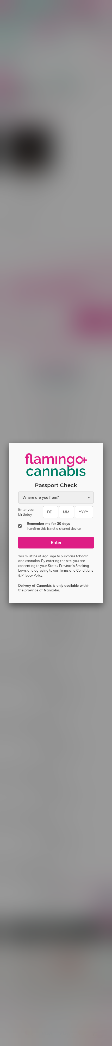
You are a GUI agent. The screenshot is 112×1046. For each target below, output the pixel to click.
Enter (56, 542)
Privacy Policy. (32, 575)
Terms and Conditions (76, 570)
